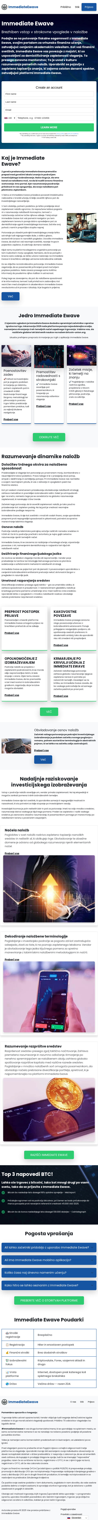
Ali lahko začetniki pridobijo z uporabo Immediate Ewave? (47, 1247)
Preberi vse (11, 419)
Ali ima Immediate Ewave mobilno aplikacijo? (38, 1260)
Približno (65, 7)
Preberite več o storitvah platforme (49, 1300)
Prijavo (89, 7)
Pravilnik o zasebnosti (71, 1514)
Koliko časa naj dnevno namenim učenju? (35, 1273)
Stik (77, 7)
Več (10, 296)
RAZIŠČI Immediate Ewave (49, 1155)
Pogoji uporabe (68, 1509)
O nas (73, 1401)
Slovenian (76, 1517)
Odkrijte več (49, 437)
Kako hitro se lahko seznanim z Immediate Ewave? (41, 1285)
